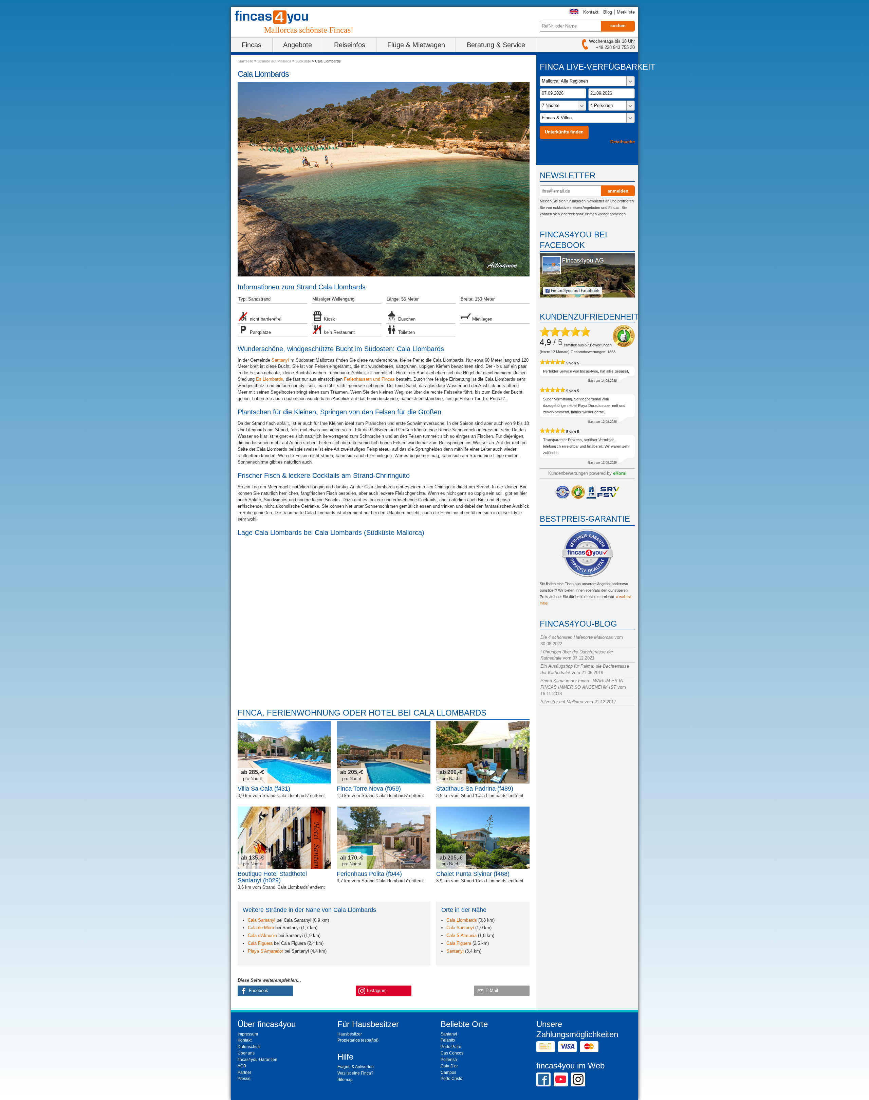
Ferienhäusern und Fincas (369, 379)
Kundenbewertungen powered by (587, 473)
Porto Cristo (451, 1078)
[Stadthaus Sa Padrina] (483, 752)
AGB (242, 1066)
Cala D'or (449, 1066)
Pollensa (449, 1059)
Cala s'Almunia (262, 935)
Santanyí (280, 360)
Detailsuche (622, 141)
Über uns (246, 1053)
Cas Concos (452, 1053)
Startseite (245, 61)
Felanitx (448, 1040)
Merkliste (626, 12)
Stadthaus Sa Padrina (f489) (474, 788)
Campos (448, 1072)
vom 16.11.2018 (583, 687)
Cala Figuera (260, 943)
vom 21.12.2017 (578, 701)
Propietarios (348, 1040)
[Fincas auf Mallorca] (275, 17)
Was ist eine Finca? (355, 1073)
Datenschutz (249, 1046)
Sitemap (345, 1079)
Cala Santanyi (261, 920)
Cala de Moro (261, 927)
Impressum (248, 1034)
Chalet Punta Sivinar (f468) (473, 873)
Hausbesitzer (349, 1034)
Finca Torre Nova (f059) (369, 788)
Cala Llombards (461, 920)
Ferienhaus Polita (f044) (369, 873)
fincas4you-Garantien (257, 1059)
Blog (607, 12)
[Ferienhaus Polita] (383, 838)
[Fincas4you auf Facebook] (587, 296)
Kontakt (590, 12)
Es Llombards (269, 379)
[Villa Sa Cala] (284, 752)
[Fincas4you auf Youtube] (560, 1079)
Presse (244, 1078)
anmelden (618, 191)
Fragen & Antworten (355, 1066)
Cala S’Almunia (461, 935)
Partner (244, 1072)
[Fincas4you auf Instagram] (578, 1079)
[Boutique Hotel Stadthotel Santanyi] (284, 838)
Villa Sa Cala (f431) (264, 788)
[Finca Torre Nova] (383, 752)
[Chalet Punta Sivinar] (483, 838)
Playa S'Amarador (265, 951)
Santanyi (455, 951)
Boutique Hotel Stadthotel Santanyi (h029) (272, 877)
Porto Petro (451, 1046)
